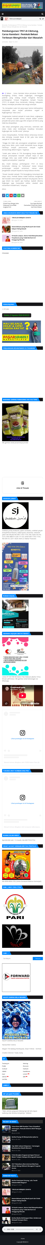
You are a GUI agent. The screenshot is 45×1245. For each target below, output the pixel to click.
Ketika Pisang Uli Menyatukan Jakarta (25, 1137)
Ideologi (25, 1063)
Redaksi (6, 42)
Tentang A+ (5, 1063)
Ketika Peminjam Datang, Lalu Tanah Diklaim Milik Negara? (24, 1181)
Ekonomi (25, 1066)
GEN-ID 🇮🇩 (5, 1077)
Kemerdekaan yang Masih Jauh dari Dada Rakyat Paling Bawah (26, 228)
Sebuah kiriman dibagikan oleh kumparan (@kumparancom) (24, 827)
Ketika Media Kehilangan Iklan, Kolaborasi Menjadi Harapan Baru (26, 1219)
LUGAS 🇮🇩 (26, 1074)
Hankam (25, 1069)
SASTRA (4, 1079)
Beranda (4, 25)
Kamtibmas (26, 1071)
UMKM (4, 1071)
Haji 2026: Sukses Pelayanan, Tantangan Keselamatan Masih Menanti (26, 1147)
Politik (4, 1066)
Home (23, 1238)
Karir (3, 1074)
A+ (28, 1242)
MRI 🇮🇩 (25, 1077)
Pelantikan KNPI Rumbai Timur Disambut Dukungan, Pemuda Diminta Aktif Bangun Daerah (26, 1128)
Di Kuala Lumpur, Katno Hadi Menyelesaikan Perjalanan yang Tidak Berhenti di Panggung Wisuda (27, 238)
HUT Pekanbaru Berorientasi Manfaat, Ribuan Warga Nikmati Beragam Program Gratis (26, 1166)
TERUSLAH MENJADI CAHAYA (21, 218)
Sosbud (4, 1069)
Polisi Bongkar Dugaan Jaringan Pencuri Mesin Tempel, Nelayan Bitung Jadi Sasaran (27, 1156)
